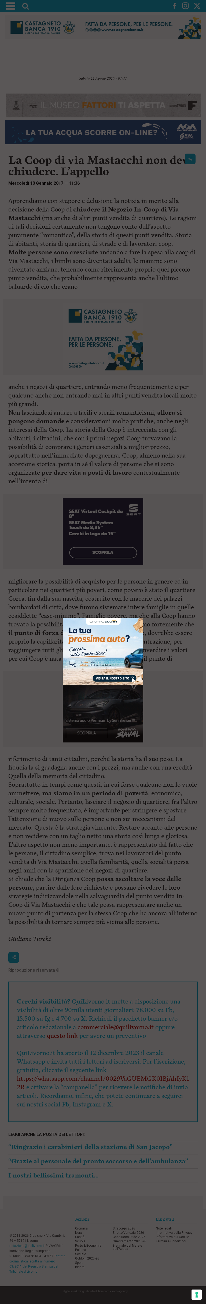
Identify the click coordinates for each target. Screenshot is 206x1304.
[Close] (143, 618)
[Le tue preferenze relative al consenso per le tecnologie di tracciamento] (197, 1295)
